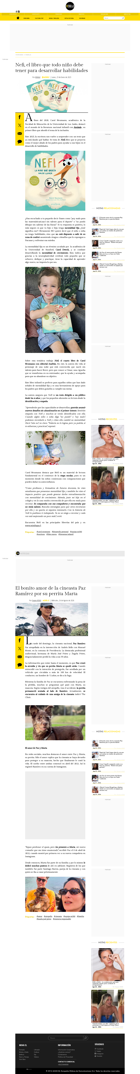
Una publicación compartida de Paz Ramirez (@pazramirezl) (54, 811)
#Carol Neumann (43, 532)
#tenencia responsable (62, 919)
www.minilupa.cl (33, 525)
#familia (80, 916)
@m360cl (45, 77)
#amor (39, 916)
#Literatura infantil (66, 534)
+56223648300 (63, 1065)
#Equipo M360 (76, 532)
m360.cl (46, 600)
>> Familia (27, 55)
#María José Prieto (44, 919)
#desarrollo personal (60, 532)
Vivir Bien (19, 55)
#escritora (41, 534)
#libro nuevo (51, 534)
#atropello (48, 916)
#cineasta (58, 916)
